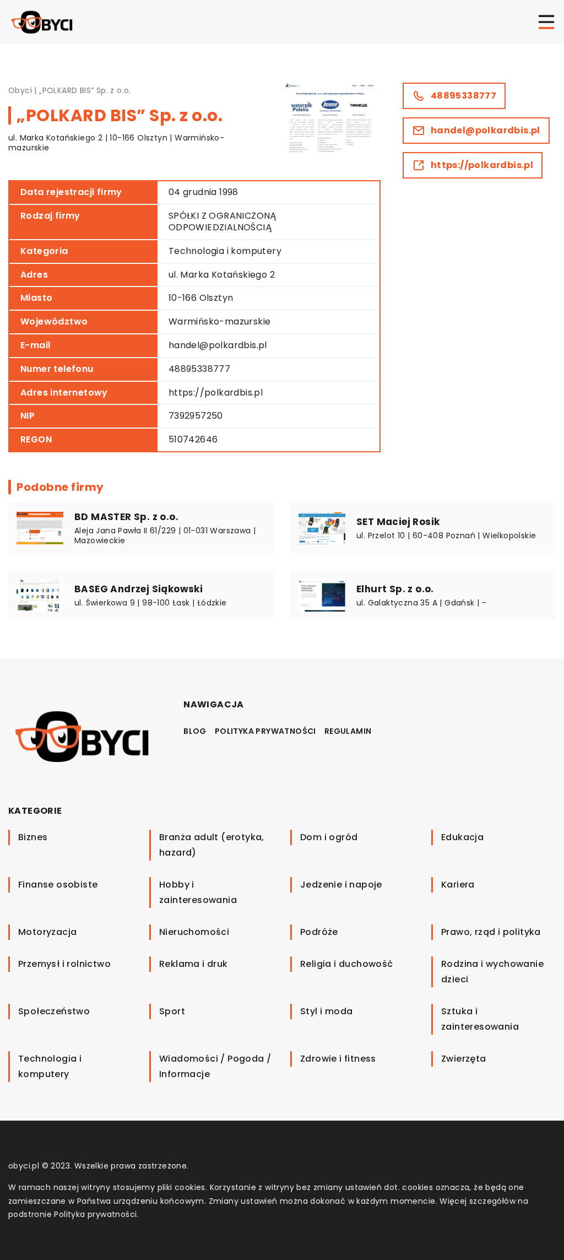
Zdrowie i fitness (338, 1058)
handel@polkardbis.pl (218, 345)
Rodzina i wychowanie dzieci (492, 972)
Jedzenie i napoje (341, 884)
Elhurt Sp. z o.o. (395, 589)
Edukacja (462, 837)
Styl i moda (326, 1011)
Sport (172, 1011)
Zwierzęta (463, 1058)
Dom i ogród (328, 837)
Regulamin (348, 731)
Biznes (32, 837)
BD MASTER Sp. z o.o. (126, 517)
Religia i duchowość (346, 964)
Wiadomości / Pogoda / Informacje (215, 1066)
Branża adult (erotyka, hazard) (211, 845)
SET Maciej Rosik (398, 522)
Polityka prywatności (265, 731)
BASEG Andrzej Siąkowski (138, 589)
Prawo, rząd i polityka (491, 932)
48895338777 (199, 369)
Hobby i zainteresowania (198, 892)
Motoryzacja (47, 932)
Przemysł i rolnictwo (64, 964)
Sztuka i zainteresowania (480, 1019)
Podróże (319, 932)
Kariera (458, 884)
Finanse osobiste (57, 884)
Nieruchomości (194, 932)
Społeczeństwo (54, 1011)
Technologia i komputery (225, 251)
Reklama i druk (193, 964)
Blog (195, 731)
